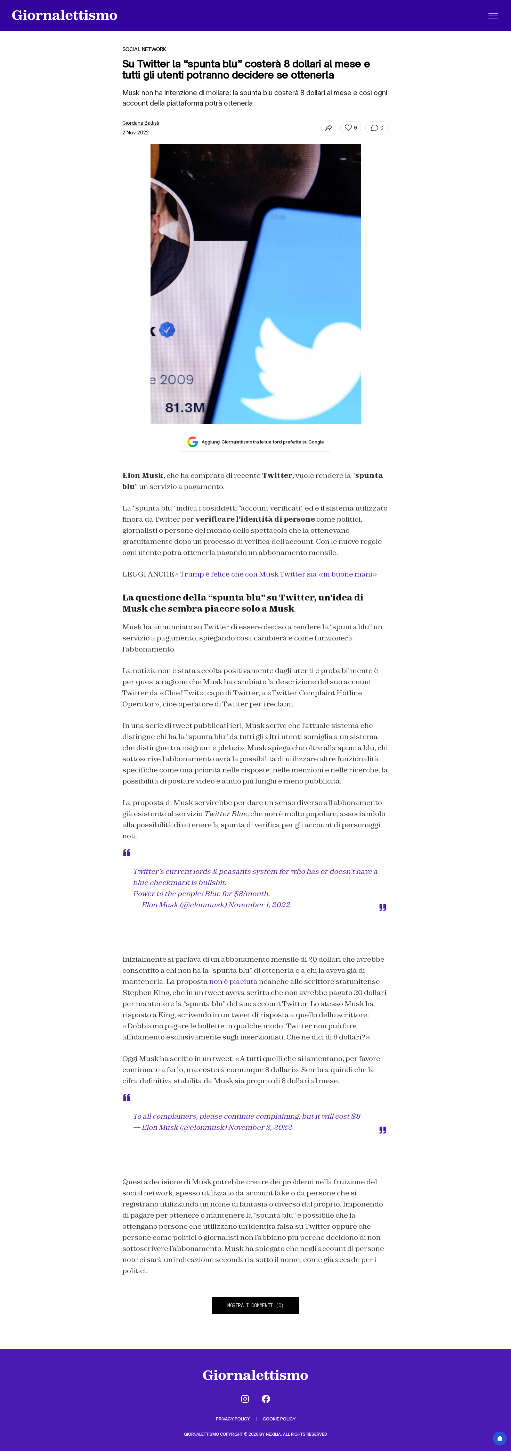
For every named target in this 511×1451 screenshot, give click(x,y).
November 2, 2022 (260, 1127)
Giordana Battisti (140, 123)
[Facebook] (266, 1399)
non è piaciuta (233, 981)
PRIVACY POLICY (233, 1418)
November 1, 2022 (259, 904)
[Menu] (493, 15)
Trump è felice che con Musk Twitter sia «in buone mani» (278, 574)
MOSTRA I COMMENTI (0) (255, 1305)
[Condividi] (328, 128)
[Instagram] (245, 1399)
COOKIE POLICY (279, 1418)
